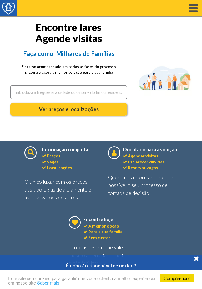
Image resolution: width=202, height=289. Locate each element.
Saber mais (48, 282)
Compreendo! (177, 278)
